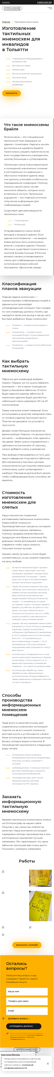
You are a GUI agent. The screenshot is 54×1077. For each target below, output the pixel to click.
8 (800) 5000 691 (44, 2)
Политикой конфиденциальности (22, 1038)
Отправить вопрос (21, 1026)
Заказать (11, 93)
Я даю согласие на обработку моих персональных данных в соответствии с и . (26, 1036)
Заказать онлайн (27, 945)
